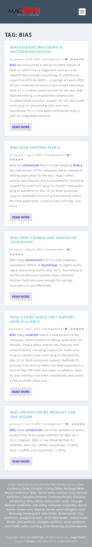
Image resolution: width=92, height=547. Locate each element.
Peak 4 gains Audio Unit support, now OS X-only (43, 319)
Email (30, 541)
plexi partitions (26, 522)
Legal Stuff (78, 537)
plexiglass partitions (49, 522)
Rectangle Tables (74, 488)
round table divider (56, 518)
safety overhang (31, 526)
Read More (21, 127)
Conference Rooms (60, 497)
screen (21, 509)
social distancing (53, 526)
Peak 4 (77, 165)
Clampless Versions (34, 497)
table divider (49, 513)
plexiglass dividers (30, 518)
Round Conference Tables (21, 493)
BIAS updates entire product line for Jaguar (43, 414)
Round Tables (46, 493)
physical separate (76, 526)
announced (31, 165)
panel (59, 509)
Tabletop (39, 509)
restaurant (55, 505)
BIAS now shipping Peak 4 (35, 147)
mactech (18, 59)
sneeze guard (31, 513)
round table (12, 526)
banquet (10, 505)
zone (30, 509)
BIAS (13, 65)
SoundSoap (49, 265)
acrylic (65, 501)
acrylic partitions (74, 522)
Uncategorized (51, 59)
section (82, 505)
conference (24, 505)
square (50, 509)
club (35, 505)
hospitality (69, 505)
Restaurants (52, 501)
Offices (39, 501)
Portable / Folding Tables (46, 488)
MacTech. (38, 537)
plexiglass (71, 509)
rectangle (76, 501)
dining (43, 505)
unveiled (32, 335)
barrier (11, 509)
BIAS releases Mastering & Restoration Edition (36, 49)
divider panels (67, 513)
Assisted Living (65, 493)
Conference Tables (18, 488)
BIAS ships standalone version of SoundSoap (43, 240)
